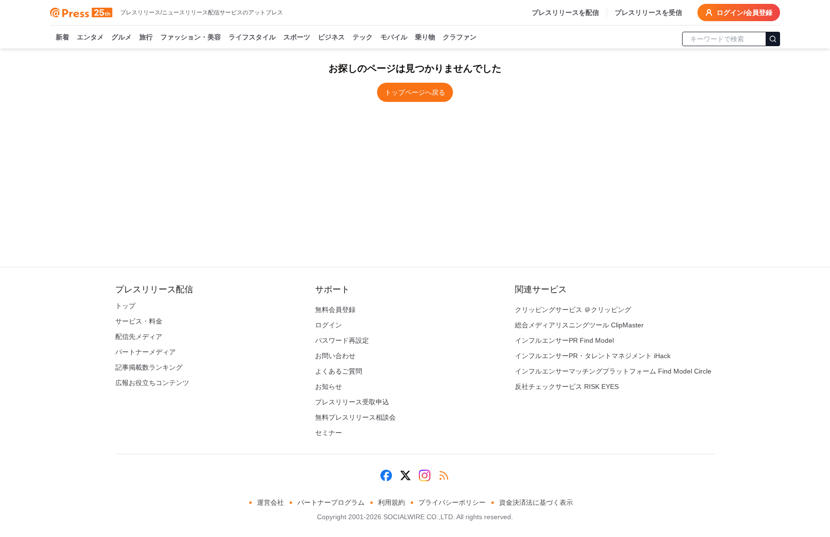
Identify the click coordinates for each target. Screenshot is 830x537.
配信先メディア (138, 336)
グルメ (121, 37)
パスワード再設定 (342, 340)
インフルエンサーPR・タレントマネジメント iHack (593, 356)
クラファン (459, 37)
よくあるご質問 (338, 371)
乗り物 (425, 37)
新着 (62, 37)
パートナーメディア (145, 352)
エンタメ (90, 37)
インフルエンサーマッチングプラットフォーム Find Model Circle (613, 371)
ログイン (328, 325)
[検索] (773, 39)
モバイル (393, 37)
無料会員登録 (335, 309)
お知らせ (328, 386)
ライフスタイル (252, 37)
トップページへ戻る (415, 92)
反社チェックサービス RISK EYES (567, 386)
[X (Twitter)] (405, 475)
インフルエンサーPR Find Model (564, 340)
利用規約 (391, 502)
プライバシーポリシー (452, 502)
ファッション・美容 (190, 37)
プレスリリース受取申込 (352, 402)
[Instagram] (424, 475)
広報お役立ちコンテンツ (152, 383)
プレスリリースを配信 (565, 12)
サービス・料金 (138, 321)
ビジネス (331, 37)
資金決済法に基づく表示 (536, 502)
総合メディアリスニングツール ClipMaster (579, 325)
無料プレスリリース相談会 (355, 417)
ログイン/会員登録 (744, 12)
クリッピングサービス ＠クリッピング (573, 309)
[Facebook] (386, 475)
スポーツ (296, 37)
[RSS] (444, 475)
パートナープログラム (331, 502)
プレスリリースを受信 (648, 12)
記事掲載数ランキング (149, 367)
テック (363, 37)
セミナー (328, 433)
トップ (125, 306)
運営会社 (270, 502)
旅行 (146, 37)
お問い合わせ (335, 356)
